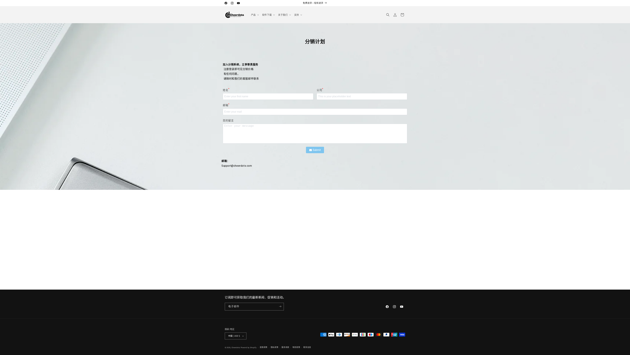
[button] (254, 14)
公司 (320, 90)
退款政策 (263, 347)
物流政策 (296, 347)
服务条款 (285, 347)
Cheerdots (235, 347)
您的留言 (228, 120)
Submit (317, 150)
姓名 (226, 90)
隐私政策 (274, 347)
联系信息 (307, 347)
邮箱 (226, 105)
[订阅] (280, 306)
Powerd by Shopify (249, 347)
